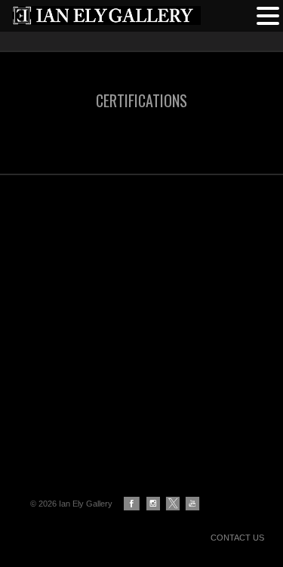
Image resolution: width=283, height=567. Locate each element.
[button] (268, 14)
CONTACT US (237, 537)
